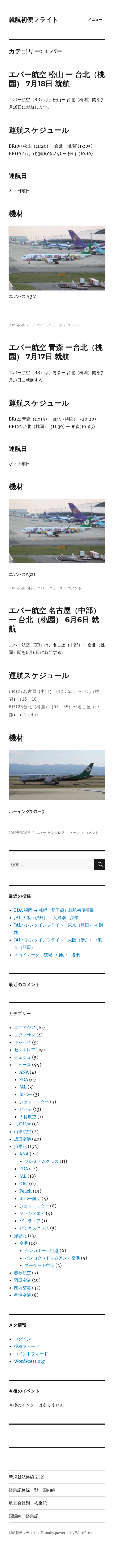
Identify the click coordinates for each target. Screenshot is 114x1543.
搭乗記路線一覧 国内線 (32, 1490)
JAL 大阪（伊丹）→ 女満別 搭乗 (46, 917)
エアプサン (24, 1035)
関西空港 (22, 1287)
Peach (25, 1191)
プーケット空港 (39, 1265)
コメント (74, 325)
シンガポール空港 (42, 1250)
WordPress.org (29, 1361)
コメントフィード (31, 1353)
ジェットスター (34, 1101)
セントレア (56, 832)
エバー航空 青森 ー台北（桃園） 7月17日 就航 (56, 352)
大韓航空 (27, 1116)
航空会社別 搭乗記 (28, 1503)
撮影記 (20, 1235)
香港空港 (22, 1295)
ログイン (22, 1338)
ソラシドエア (32, 1213)
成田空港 (22, 1139)
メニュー (95, 19)
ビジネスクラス (34, 1228)
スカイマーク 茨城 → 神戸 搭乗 (47, 954)
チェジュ (22, 1057)
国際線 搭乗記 (23, 1516)
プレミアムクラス (42, 1161)
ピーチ (25, 1109)
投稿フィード (27, 1346)
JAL (23, 1087)
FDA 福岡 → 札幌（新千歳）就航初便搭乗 (54, 910)
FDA (23, 1079)
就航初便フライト (34, 19)
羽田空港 (22, 1280)
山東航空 (22, 1131)
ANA (24, 1072)
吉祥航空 (22, 1124)
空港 (23, 1243)
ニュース (55, 325)
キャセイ (22, 1042)
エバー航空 (30, 1198)
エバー (42, 325)
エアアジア (24, 1027)
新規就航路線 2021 (27, 1477)
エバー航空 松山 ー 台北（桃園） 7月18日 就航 (57, 79)
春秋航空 (22, 1272)
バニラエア (30, 1220)
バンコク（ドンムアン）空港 (52, 1258)
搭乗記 (20, 1146)
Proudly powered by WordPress (67, 1533)
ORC (23, 1183)
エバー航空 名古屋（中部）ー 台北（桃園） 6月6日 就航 (54, 619)
